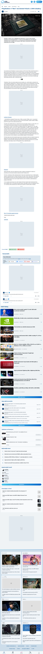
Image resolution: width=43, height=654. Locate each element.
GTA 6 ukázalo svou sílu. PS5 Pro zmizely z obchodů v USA (30, 566)
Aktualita (5, 6)
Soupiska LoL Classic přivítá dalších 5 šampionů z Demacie (10, 619)
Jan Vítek (6, 11)
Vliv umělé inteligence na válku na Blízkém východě (11, 589)
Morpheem (6, 169)
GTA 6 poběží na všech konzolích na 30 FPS (30, 592)
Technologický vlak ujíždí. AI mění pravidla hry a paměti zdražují (10, 592)
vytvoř (30, 258)
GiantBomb (6, 219)
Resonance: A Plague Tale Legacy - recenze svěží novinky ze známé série (10, 569)
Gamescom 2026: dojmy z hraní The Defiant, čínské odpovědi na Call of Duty (17, 499)
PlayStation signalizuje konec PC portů (29, 594)
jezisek (6, 299)
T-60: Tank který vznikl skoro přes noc (10, 508)
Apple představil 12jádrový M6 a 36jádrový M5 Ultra (27, 370)
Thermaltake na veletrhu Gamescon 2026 (24, 326)
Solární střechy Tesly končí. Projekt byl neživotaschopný (24, 353)
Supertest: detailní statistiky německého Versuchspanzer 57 (14, 491)
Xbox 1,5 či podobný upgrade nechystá (11, 213)
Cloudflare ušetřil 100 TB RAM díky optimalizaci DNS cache (11, 595)
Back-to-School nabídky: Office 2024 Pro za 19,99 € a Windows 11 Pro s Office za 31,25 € (27, 345)
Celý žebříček (21, 484)
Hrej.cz (4, 496)
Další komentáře (21, 425)
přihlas (19, 258)
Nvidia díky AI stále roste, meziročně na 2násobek (26, 318)
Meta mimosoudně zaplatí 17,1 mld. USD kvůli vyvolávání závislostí (25, 310)
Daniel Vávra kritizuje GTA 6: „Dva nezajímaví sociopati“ (10, 642)
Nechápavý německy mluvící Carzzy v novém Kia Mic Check (11, 615)
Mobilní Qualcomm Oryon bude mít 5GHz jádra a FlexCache (26, 362)
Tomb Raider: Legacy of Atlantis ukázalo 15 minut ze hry (31, 590)
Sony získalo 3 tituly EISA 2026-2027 (29, 638)
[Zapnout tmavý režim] (34, 2)
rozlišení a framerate (8, 117)
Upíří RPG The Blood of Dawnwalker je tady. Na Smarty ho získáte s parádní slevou (10, 566)
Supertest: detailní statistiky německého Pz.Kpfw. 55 (13, 504)
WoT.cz (4, 492)
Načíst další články (21, 397)
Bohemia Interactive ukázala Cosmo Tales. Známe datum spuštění (11, 573)
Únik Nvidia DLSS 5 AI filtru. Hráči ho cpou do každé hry (11, 639)
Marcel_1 (6, 292)
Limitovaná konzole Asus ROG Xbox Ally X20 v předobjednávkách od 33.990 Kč (25, 380)
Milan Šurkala (16, 322)
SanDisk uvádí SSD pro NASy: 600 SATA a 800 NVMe (27, 388)
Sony (18, 6)
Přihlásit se (39, 1)
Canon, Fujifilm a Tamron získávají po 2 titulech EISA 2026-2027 (32, 636)
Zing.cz (4, 500)
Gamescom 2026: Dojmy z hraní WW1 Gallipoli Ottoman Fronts (15, 495)
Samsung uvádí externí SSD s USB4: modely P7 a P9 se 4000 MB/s (27, 336)
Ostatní (9, 6)
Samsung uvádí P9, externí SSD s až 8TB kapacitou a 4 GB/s (32, 641)
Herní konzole (14, 6)
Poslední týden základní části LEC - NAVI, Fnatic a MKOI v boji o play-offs (10, 612)
